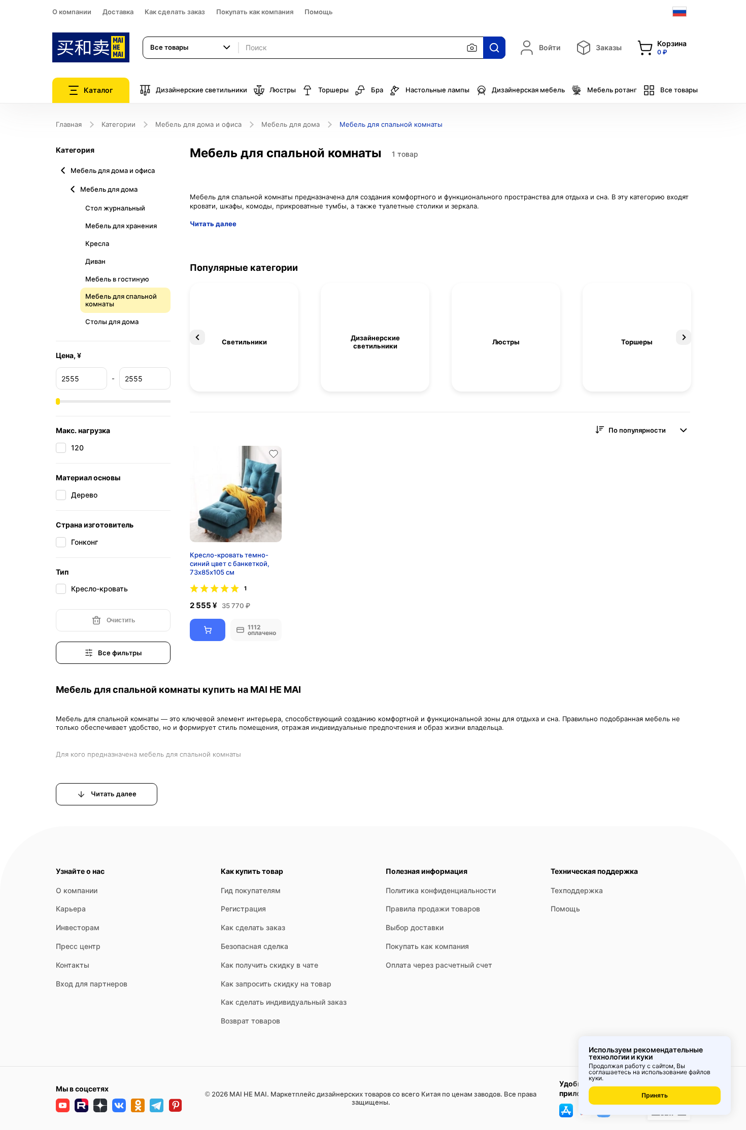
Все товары (679, 90)
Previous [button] (197, 337)
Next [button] (683, 337)
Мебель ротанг (612, 90)
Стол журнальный (115, 208)
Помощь (318, 12)
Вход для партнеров (91, 983)
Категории (118, 124)
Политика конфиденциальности (441, 890)
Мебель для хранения (121, 226)
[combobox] (191, 48)
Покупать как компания (254, 12)
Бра (377, 90)
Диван (95, 261)
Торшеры (333, 90)
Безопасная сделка (254, 946)
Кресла (97, 243)
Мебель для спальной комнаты (121, 300)
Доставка (118, 12)
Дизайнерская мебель (528, 90)
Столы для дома (112, 321)
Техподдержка (577, 890)
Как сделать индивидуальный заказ (284, 1002)
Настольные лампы (437, 90)
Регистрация (243, 908)
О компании (71, 12)
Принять (654, 1095)
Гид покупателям (251, 890)
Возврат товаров (250, 1020)
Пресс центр (78, 946)
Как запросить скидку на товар (276, 983)
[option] (244, 337)
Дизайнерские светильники (201, 90)
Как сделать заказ (175, 12)
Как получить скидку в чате (269, 965)
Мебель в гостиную (117, 279)
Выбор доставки (415, 927)
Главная (69, 124)
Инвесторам (77, 927)
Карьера (71, 908)
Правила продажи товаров (433, 908)
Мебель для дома (290, 124)
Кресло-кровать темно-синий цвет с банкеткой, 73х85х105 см (229, 563)
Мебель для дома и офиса (198, 124)
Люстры (282, 90)
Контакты (72, 965)
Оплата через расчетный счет (439, 965)
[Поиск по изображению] (472, 47)
